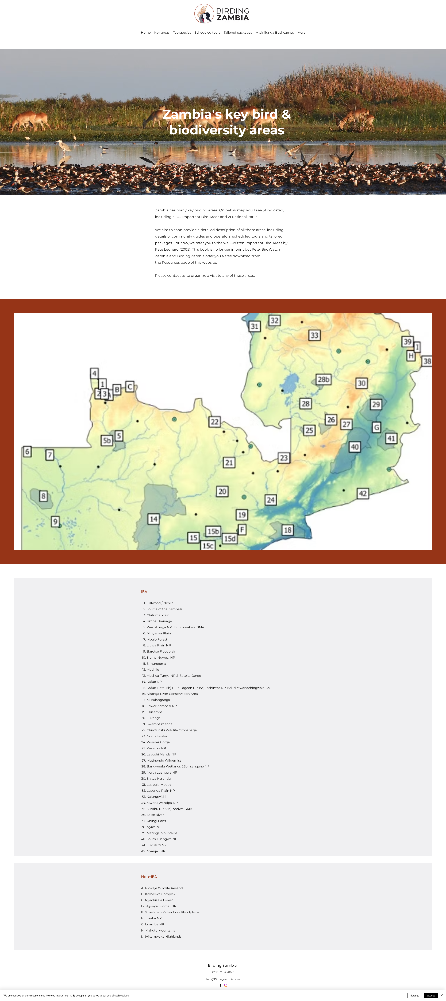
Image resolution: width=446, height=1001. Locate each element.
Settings (414, 995)
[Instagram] (225, 985)
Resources (171, 262)
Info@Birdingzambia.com (223, 979)
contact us (176, 275)
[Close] (442, 995)
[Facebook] (220, 985)
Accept (431, 995)
